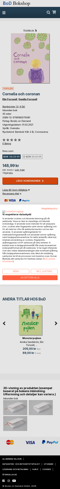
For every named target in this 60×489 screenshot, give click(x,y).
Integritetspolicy (49, 208)
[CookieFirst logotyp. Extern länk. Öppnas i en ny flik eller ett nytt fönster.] (13, 211)
